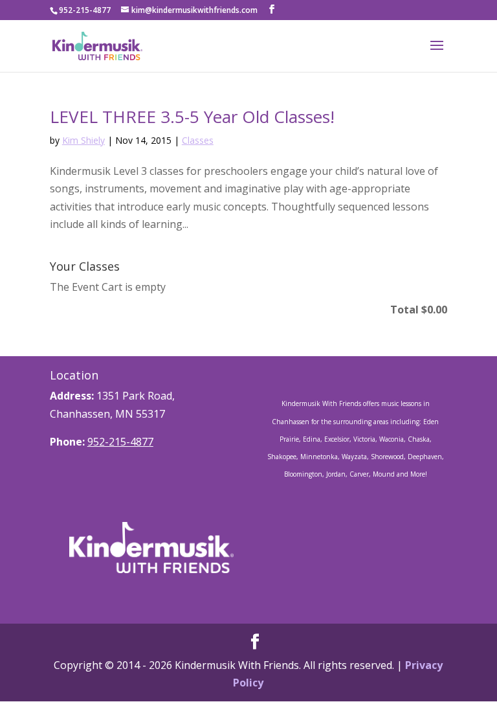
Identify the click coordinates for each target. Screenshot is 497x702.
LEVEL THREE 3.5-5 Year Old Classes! (192, 116)
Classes (198, 140)
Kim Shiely (83, 140)
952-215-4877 (120, 442)
